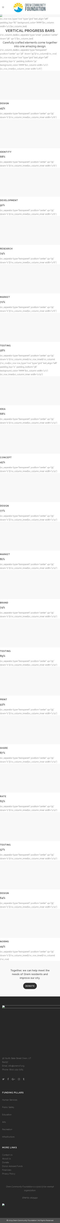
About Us (6, 1159)
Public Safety (8, 1107)
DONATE (30, 986)
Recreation (7, 1129)
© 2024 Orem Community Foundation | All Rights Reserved (30, 1220)
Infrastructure (8, 1137)
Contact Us (7, 1155)
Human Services (9, 1100)
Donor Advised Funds (12, 1166)
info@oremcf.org (16, 1066)
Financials (6, 1170)
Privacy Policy (8, 1174)
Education (7, 1114)
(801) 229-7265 (16, 1069)
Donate (5, 1162)
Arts (4, 1122)
